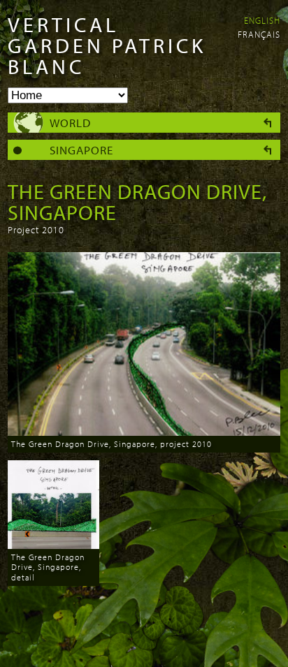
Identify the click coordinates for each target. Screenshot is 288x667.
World (70, 122)
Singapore (81, 149)
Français (259, 34)
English (262, 20)
